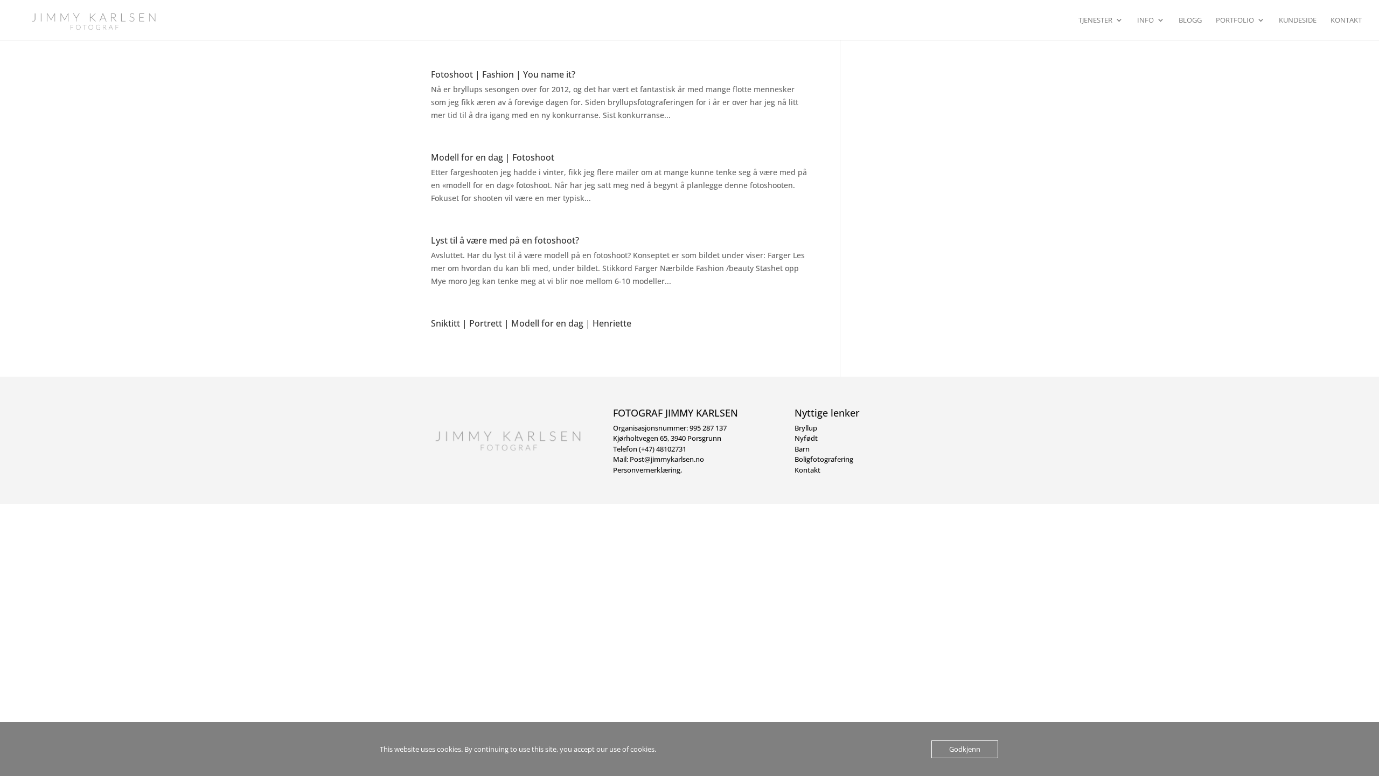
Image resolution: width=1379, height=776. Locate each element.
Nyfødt (806, 438)
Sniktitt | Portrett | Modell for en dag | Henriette (531, 323)
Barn (802, 449)
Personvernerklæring (646, 470)
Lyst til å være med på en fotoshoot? (505, 240)
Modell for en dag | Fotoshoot (492, 157)
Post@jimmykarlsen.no (667, 459)
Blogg (1190, 20)
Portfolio (1235, 20)
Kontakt (1346, 20)
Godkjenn (964, 749)
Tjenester (1095, 20)
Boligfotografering (824, 459)
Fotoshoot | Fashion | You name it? (503, 74)
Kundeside (1298, 20)
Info (1145, 20)
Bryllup (806, 428)
